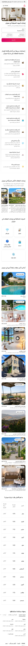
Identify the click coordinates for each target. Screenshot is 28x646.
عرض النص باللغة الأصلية (6, 1)
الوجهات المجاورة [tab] (22, 614)
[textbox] (19, 36)
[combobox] (13, 31)
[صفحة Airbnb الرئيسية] (24, 5)
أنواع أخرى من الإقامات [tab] (12, 614)
